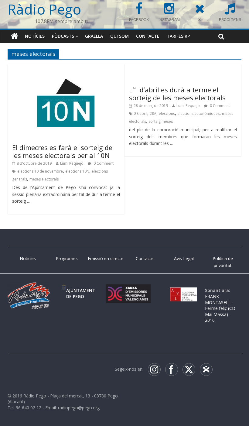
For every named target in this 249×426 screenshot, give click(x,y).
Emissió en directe (106, 258)
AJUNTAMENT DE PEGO (80, 293)
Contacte (147, 36)
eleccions (167, 113)
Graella (94, 36)
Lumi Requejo (72, 163)
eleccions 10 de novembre (40, 171)
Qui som (119, 36)
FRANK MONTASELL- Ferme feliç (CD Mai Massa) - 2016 (220, 308)
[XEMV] (128, 290)
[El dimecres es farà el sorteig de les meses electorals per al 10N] (66, 72)
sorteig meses (160, 121)
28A (153, 113)
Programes (67, 258)
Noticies (28, 258)
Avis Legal (184, 258)
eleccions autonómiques (198, 113)
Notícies (35, 36)
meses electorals (44, 179)
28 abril (140, 113)
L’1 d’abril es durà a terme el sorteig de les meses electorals (177, 93)
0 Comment (103, 163)
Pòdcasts (63, 36)
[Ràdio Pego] (14, 36)
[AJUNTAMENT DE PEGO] (64, 290)
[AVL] (183, 290)
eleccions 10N (77, 171)
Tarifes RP (178, 36)
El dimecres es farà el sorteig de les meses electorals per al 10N (62, 151)
